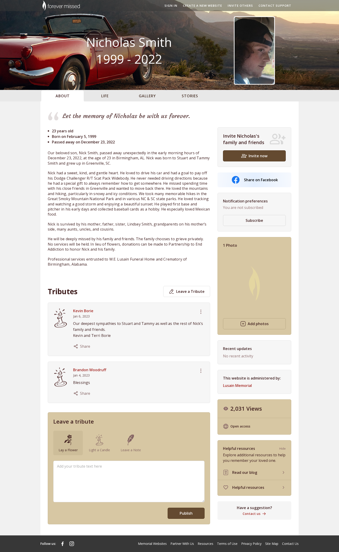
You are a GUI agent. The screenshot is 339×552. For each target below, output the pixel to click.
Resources (205, 543)
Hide (282, 448)
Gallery (147, 95)
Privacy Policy (251, 543)
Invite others (240, 5)
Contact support (275, 5)
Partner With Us (182, 543)
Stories (190, 95)
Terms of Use (227, 543)
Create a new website (202, 5)
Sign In (170, 5)
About (63, 95)
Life (105, 95)
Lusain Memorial (237, 385)
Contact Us (290, 543)
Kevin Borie (83, 310)
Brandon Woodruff (89, 369)
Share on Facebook (261, 179)
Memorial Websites (152, 543)
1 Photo (230, 245)
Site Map (271, 543)
